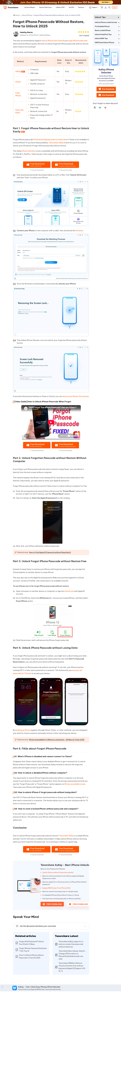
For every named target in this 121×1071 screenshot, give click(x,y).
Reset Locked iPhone (103, 30)
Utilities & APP (60, 7)
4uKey (18, 71)
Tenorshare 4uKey (56, 143)
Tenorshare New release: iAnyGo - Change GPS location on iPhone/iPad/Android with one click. (72, 955)
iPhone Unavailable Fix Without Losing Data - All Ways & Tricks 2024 (56, 740)
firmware (79, 230)
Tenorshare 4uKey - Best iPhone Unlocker (66, 865)
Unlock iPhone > (28, 15)
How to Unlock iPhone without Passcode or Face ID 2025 (31, 956)
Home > (18, 15)
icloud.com (69, 591)
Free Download (108, 89)
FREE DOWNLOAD (54, 904)
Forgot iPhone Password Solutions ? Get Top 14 (33, 949)
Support (94, 7)
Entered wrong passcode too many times (51, 139)
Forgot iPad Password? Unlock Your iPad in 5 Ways (31, 942)
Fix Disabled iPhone (102, 26)
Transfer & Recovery (45, 7)
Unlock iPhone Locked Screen (106, 22)
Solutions (81, 7)
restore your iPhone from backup (75, 396)
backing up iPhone (23, 730)
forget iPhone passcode (77, 41)
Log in (114, 7)
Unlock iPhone (45, 35)
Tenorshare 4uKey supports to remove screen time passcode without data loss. (71, 944)
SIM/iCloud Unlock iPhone (104, 42)
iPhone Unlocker (28, 151)
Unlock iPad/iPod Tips (103, 34)
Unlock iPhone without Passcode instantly (57, 872)
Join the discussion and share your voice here (38, 926)
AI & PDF (71, 7)
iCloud (18, 82)
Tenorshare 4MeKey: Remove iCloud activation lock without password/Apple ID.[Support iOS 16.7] (72, 967)
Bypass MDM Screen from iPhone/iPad (56, 888)
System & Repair (29, 7)
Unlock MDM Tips (101, 38)
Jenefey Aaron (26, 32)
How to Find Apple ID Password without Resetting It (50, 552)
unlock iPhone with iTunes (52, 41)
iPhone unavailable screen (75, 784)
